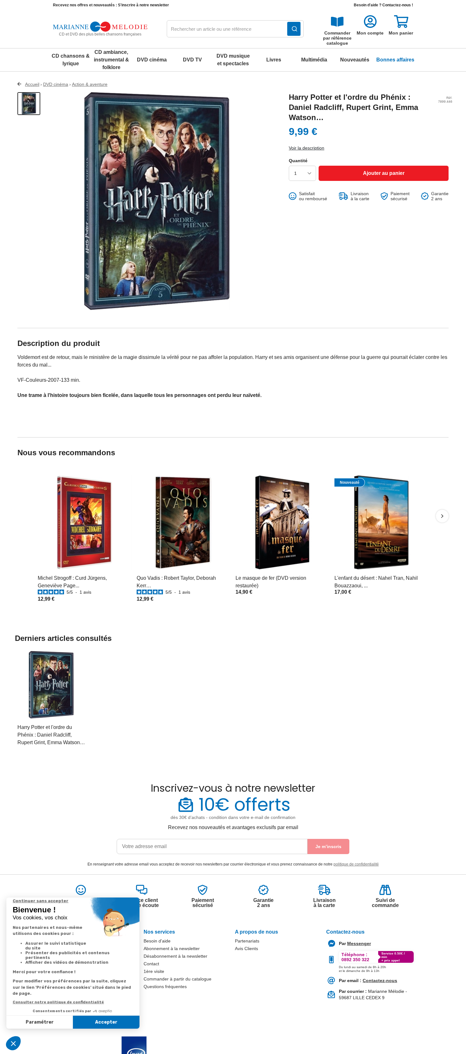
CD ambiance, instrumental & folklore (111, 59)
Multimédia (314, 59)
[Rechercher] (294, 29)
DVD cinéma (152, 59)
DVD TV (192, 59)
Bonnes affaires (395, 59)
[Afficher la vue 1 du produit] (28, 103)
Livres (273, 59)
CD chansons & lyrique (71, 59)
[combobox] (235, 29)
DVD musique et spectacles (233, 59)
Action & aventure (89, 84)
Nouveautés (354, 59)
